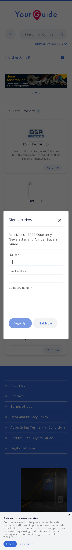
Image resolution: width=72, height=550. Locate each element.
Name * (14, 254)
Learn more (26, 544)
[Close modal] (59, 219)
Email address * (19, 271)
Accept (10, 544)
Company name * (20, 288)
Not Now (45, 323)
